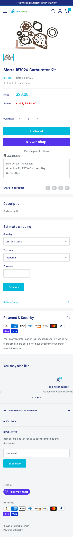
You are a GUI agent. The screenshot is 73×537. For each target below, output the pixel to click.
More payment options (36, 151)
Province (8, 249)
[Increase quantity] (37, 118)
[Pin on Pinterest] (54, 187)
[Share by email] (67, 187)
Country (7, 233)
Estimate (13, 287)
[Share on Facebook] (47, 187)
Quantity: (8, 118)
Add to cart (36, 131)
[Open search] (53, 11)
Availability (13, 155)
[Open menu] (5, 11)
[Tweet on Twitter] (60, 187)
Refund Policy (11, 302)
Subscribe (14, 463)
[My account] (60, 11)
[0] (67, 11)
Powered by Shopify (13, 529)
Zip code (8, 265)
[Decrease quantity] (19, 118)
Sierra (7, 77)
